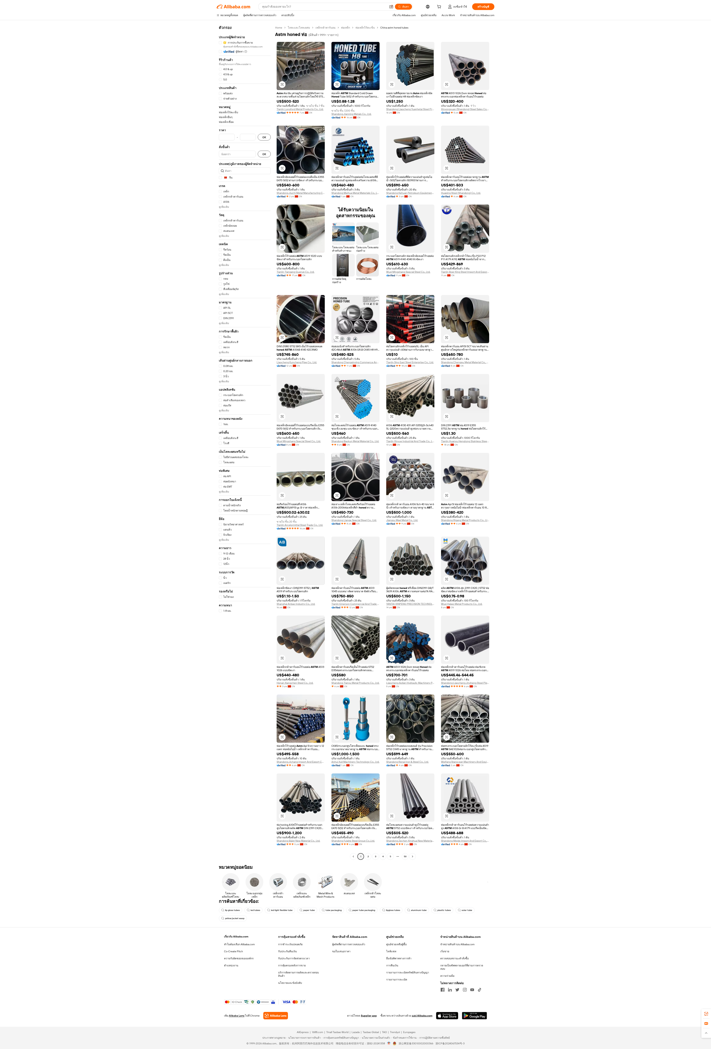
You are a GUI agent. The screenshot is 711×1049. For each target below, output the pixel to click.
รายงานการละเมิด (396, 979)
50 (405, 856)
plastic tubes (444, 910)
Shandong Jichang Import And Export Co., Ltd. (301, 761)
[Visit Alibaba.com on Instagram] (465, 989)
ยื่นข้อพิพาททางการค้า (398, 958)
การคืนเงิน (392, 965)
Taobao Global (371, 1032)
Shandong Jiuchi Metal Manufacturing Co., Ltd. (301, 192)
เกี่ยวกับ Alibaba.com (236, 936)
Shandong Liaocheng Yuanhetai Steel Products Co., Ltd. (410, 109)
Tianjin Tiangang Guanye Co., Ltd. (295, 271)
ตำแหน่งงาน (231, 965)
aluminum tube (419, 910)
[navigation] (245, 442)
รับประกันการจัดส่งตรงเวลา (294, 958)
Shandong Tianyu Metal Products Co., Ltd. (355, 682)
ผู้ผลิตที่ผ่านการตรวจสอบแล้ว (348, 944)
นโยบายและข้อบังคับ (290, 982)
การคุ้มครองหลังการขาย (292, 965)
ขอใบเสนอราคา (341, 951)
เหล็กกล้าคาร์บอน (326, 27)
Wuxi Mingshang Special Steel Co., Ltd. (408, 271)
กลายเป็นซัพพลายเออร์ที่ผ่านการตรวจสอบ (461, 967)
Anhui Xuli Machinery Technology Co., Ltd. (355, 761)
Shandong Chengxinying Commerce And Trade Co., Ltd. (355, 362)
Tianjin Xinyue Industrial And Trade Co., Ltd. (410, 441)
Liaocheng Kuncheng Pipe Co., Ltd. (297, 362)
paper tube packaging (363, 910)
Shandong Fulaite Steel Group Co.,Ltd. (353, 840)
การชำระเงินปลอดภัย (290, 944)
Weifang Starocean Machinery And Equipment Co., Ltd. (465, 761)
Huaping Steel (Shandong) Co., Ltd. (461, 192)
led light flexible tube (282, 910)
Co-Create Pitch (233, 951)
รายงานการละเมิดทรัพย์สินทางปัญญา (407, 972)
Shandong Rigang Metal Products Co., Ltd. (465, 520)
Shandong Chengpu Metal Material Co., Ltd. (465, 362)
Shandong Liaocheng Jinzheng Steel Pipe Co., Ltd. (465, 682)
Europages (409, 1032)
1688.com (317, 1032)
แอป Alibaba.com (422, 1015)
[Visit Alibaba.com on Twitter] (457, 989)
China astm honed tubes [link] (394, 27)
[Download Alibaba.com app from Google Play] (474, 1015)
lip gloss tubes (232, 910)
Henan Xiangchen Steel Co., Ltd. (295, 682)
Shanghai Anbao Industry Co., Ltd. (296, 603)
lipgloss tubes (393, 910)
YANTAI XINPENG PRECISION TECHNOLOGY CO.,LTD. (410, 603)
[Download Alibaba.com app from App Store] (447, 1015)
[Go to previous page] (353, 856)
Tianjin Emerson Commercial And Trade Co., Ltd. (355, 603)
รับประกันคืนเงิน (287, 951)
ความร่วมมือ (447, 975)
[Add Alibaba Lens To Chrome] (275, 1015)
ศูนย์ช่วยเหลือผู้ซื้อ (396, 944)
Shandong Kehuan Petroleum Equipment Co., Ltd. (410, 192)
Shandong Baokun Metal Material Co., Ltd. (355, 441)
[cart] (440, 7)
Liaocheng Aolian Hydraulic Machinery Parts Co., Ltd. (410, 682)
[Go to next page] (412, 856)
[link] (706, 1014)
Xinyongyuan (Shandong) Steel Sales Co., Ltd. (465, 109)
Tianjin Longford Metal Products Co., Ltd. (300, 109)
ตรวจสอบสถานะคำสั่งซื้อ (454, 958)
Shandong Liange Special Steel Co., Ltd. (354, 520)
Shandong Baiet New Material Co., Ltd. (298, 840)
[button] (391, 6)
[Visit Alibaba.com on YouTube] (472, 989)
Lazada (356, 1032)
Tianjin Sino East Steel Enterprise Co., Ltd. (410, 362)
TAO (384, 1032)
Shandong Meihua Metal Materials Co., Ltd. (355, 192)
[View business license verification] (389, 1043)
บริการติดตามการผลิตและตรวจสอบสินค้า (298, 974)
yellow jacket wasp (234, 918)
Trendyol (395, 1032)
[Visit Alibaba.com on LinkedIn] (450, 989)
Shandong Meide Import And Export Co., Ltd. (465, 840)
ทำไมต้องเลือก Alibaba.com (239, 944)
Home (278, 27)
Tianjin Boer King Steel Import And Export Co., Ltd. (465, 271)
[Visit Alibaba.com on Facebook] (442, 989)
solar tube (467, 910)
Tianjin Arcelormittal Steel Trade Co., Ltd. (300, 524)
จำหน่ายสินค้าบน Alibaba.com (457, 944)
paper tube (309, 910)
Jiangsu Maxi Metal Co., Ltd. (402, 520)
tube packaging (334, 910)
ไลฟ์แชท (391, 951)
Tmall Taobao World (337, 1032)
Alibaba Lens (236, 1015)
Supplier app (369, 1015)
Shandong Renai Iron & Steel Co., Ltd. (407, 761)
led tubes (255, 910)
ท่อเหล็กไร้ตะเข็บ (365, 27)
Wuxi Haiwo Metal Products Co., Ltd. (461, 603)
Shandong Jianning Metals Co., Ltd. (351, 113)
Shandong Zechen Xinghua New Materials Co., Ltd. (410, 840)
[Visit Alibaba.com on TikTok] (479, 989)
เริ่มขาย (444, 951)
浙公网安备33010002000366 (416, 1043)
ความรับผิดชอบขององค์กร (239, 958)
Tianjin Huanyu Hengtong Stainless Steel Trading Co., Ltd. (465, 441)
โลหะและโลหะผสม (299, 27)
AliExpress (303, 1032)
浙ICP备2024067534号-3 (450, 1043)
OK (264, 137)
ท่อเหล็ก (345, 27)
